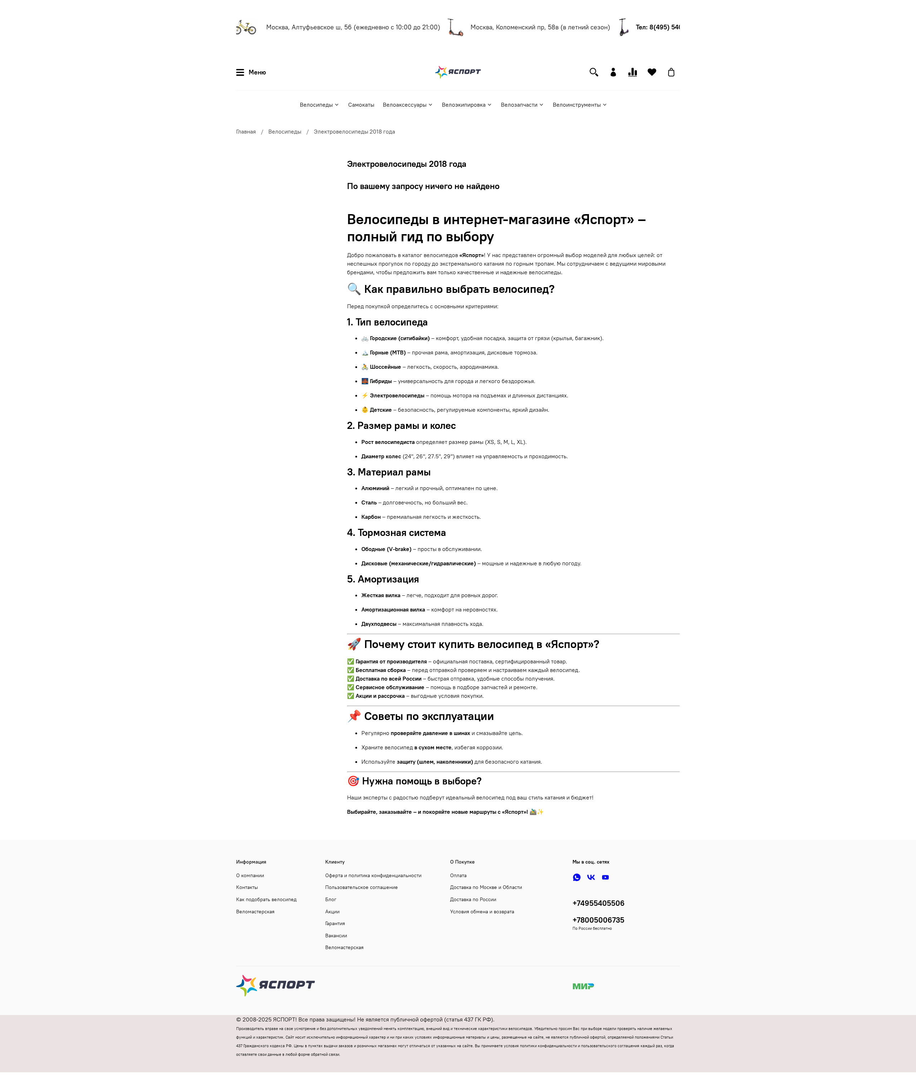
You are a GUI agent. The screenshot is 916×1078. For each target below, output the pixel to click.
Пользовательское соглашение (361, 887)
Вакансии (336, 935)
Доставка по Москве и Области (486, 887)
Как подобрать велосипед (266, 899)
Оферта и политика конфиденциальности (373, 875)
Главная (246, 131)
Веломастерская (255, 911)
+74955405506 (598, 903)
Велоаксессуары (405, 104)
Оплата (458, 875)
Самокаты (361, 104)
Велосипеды (316, 104)
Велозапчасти (519, 104)
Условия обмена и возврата (482, 911)
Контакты (247, 887)
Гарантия (335, 923)
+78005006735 (598, 920)
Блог (330, 899)
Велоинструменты (577, 104)
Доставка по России (473, 899)
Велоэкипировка (464, 104)
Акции (332, 911)
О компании (250, 875)
